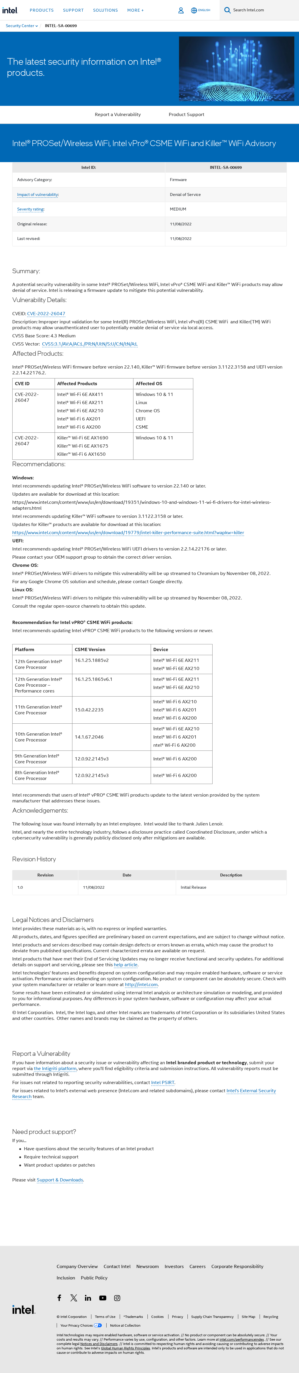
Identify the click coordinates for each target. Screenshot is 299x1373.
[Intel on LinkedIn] (88, 1299)
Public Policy (94, 1278)
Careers (198, 1266)
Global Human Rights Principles (125, 1348)
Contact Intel (117, 1266)
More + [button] (135, 10)
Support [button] (73, 10)
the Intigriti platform (55, 1069)
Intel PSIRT (162, 1083)
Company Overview (77, 1266)
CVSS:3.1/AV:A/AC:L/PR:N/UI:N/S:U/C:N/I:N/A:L (90, 344)
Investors (174, 1266)
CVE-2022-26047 (46, 314)
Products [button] (42, 10)
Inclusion (66, 1278)
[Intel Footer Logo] (24, 1309)
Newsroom (147, 1266)
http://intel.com (141, 985)
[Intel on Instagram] (117, 1299)
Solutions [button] (105, 10)
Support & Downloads (60, 1180)
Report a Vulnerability (118, 115)
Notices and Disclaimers (99, 1344)
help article (126, 965)
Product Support (186, 115)
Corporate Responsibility (237, 1266)
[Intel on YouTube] (103, 1299)
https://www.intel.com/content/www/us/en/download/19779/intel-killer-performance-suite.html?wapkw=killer (128, 533)
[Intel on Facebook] (59, 1299)
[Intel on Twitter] (74, 1299)
